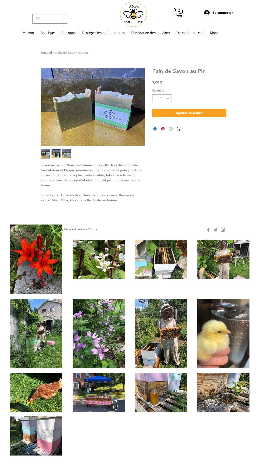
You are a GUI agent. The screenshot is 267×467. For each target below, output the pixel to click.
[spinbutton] (162, 98)
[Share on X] (178, 128)
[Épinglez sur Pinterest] (162, 128)
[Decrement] (155, 98)
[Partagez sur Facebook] (154, 128)
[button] (179, 12)
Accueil (46, 53)
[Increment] (168, 98)
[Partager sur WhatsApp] (170, 128)
